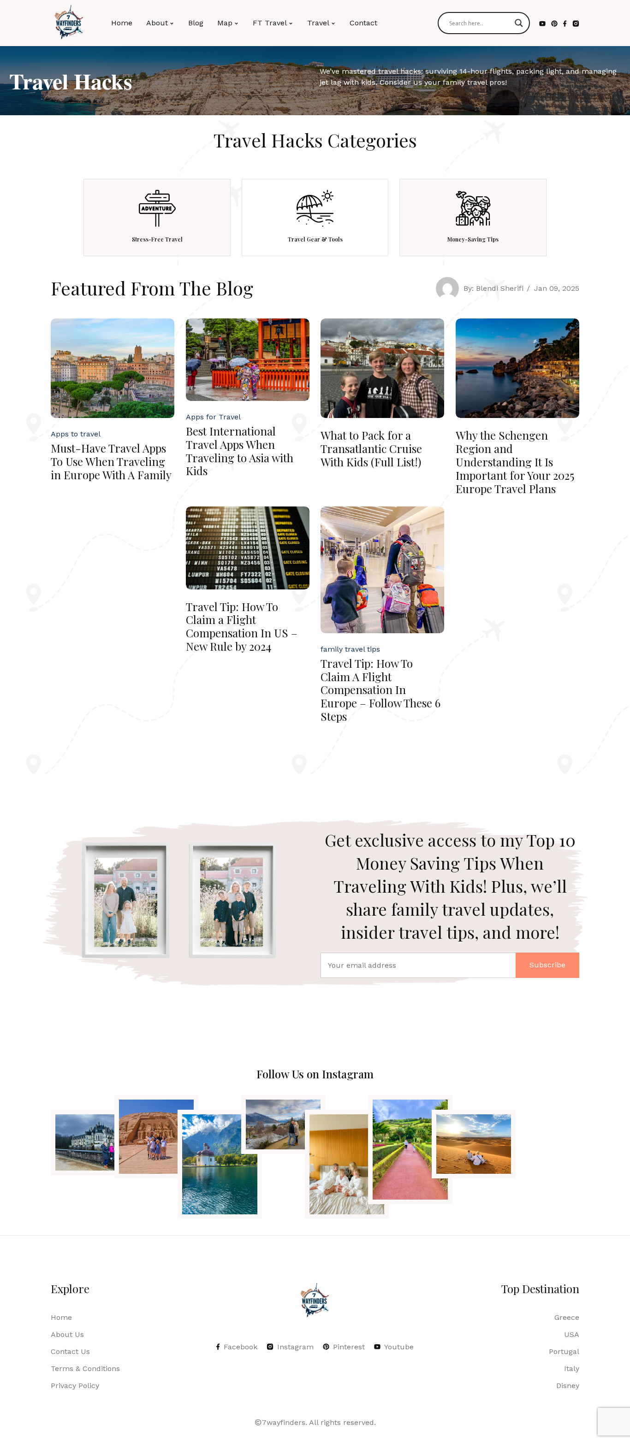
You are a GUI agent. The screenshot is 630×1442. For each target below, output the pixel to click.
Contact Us (70, 1351)
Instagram (295, 1346)
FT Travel (270, 22)
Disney (567, 1385)
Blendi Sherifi (499, 288)
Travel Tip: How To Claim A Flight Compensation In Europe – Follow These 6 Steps (380, 690)
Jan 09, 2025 (556, 288)
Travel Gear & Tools (315, 239)
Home (121, 22)
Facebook (240, 1346)
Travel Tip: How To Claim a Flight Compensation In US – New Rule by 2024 (241, 626)
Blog (195, 22)
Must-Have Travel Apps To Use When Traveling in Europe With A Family (111, 461)
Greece (566, 1317)
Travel (318, 22)
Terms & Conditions (85, 1368)
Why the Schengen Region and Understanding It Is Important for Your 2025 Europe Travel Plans (515, 461)
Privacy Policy (75, 1385)
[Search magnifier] (518, 23)
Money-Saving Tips (473, 239)
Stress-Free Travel (157, 239)
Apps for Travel (213, 416)
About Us (67, 1334)
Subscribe (547, 964)
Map (224, 22)
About (157, 22)
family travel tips (350, 649)
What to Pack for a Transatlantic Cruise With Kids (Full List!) (371, 448)
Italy (571, 1368)
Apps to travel (76, 434)
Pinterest (349, 1346)
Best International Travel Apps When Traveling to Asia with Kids (239, 451)
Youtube (399, 1346)
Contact (363, 22)
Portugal (564, 1351)
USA (571, 1334)
